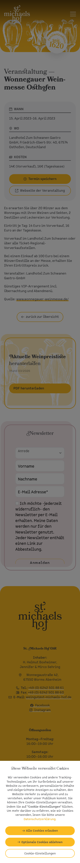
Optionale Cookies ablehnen (42, 842)
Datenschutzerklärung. (40, 819)
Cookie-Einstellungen (40, 853)
